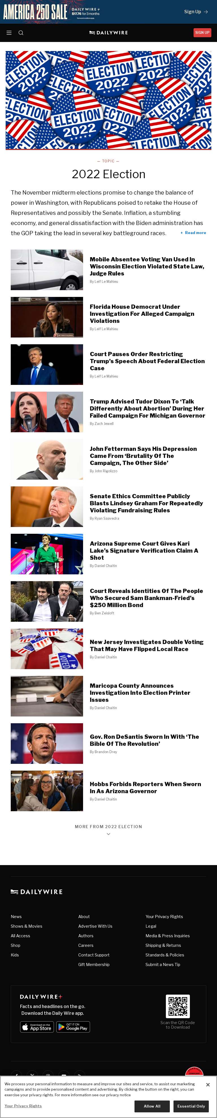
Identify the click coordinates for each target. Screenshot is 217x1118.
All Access (20, 935)
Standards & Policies (165, 954)
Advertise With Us (95, 926)
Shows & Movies (26, 926)
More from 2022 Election (108, 827)
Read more (195, 232)
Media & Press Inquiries (168, 935)
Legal (151, 926)
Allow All (152, 1106)
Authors (86, 935)
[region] (108, 1097)
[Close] (208, 1085)
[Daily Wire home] (109, 33)
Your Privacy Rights (164, 916)
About (84, 916)
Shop (15, 945)
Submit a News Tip (163, 964)
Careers (86, 945)
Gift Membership (94, 964)
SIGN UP (202, 32)
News (16, 916)
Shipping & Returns (163, 945)
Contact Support (94, 954)
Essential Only (191, 1106)
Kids (15, 954)
